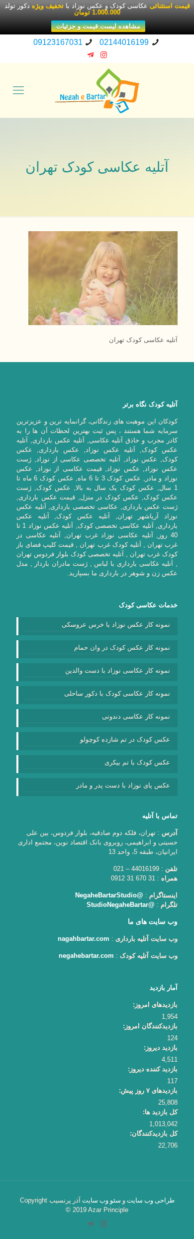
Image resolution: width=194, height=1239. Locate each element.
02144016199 (124, 42)
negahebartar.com (86, 955)
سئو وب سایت (101, 1200)
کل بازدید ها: (160, 1112)
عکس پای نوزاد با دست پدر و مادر (123, 785)
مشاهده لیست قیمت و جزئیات (98, 26)
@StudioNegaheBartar (121, 904)
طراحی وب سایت (151, 1200)
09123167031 (58, 42)
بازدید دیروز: (161, 1047)
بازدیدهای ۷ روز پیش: (148, 1090)
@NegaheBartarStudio (109, 895)
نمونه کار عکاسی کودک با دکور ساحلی (117, 693)
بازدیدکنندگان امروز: (150, 1026)
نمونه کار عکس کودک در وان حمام (122, 647)
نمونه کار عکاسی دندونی (136, 716)
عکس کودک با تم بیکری (137, 762)
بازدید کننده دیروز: (153, 1069)
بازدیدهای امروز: (155, 1004)
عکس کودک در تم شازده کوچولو (125, 739)
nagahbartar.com (83, 938)
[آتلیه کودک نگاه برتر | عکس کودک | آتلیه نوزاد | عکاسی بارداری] (97, 90)
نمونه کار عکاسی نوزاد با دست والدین (117, 670)
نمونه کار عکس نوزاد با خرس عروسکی (116, 624)
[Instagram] (103, 54)
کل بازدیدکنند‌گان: (154, 1133)
